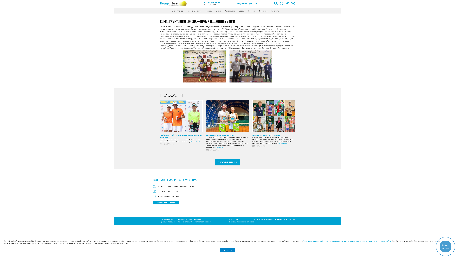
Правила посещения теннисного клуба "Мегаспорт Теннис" (185, 222)
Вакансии (263, 11)
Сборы (241, 11)
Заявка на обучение (166, 202)
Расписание (229, 11)
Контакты (275, 11)
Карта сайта (234, 219)
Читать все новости (227, 162)
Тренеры (208, 11)
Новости (251, 11)
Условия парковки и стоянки (241, 222)
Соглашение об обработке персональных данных (274, 219)
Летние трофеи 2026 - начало (266, 135)
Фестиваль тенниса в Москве (220, 135)
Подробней (195, 142)
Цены (218, 11)
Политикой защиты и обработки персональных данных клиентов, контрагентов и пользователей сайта (347, 241)
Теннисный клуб (194, 11)
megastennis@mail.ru (247, 3)
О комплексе (177, 11)
